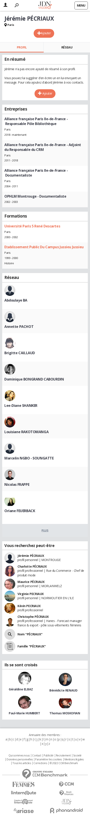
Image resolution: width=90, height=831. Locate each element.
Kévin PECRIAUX (28, 606)
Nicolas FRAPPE (16, 484)
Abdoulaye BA (15, 300)
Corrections (40, 763)
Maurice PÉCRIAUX (30, 582)
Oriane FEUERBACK (19, 510)
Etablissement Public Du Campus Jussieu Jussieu (44, 247)
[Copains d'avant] (23, 801)
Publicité (48, 755)
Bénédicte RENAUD (63, 690)
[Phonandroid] (66, 810)
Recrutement (63, 755)
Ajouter (46, 33)
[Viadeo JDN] (66, 801)
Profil (22, 47)
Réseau (66, 47)
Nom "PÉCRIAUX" (29, 634)
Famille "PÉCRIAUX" (31, 646)
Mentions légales (74, 759)
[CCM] (66, 784)
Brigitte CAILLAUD (19, 352)
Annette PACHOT (18, 326)
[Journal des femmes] (23, 784)
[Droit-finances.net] (66, 793)
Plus (45, 530)
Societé (77, 755)
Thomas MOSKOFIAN (64, 713)
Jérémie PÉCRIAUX (30, 556)
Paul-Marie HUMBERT (24, 713)
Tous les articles (21, 763)
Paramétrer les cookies (48, 759)
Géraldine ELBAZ (21, 689)
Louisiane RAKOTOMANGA (26, 431)
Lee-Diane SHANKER (20, 405)
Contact (36, 755)
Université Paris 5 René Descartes (32, 226)
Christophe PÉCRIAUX (33, 617)
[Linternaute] (23, 793)
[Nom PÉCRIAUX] (9, 634)
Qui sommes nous (19, 755)
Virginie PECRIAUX (30, 594)
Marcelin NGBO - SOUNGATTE (29, 458)
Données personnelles (20, 759)
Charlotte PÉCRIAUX (32, 566)
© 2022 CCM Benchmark (64, 763)
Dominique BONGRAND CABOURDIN (34, 379)
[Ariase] (23, 810)
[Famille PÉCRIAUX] (9, 646)
